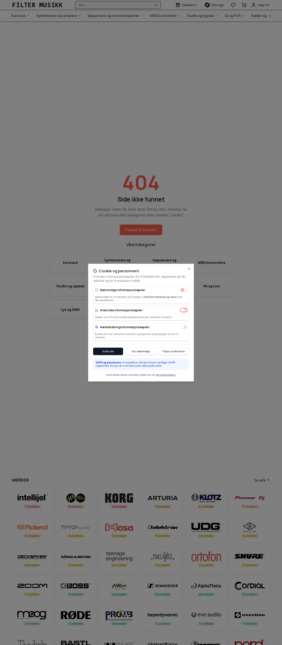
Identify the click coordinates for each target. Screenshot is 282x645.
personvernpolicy (165, 374)
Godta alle (108, 351)
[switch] (183, 290)
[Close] (189, 268)
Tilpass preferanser (173, 351)
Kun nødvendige (141, 351)
